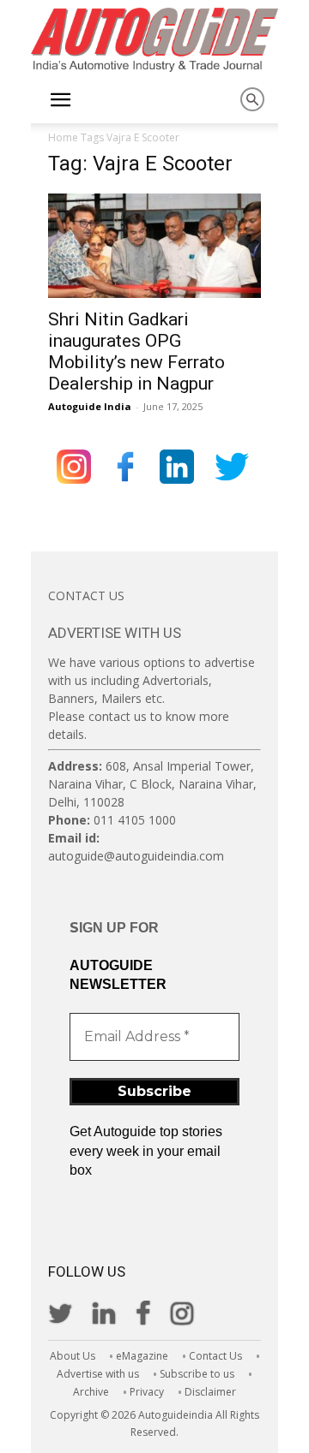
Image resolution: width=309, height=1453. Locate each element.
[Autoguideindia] (154, 40)
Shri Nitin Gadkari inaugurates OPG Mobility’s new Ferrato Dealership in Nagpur (136, 351)
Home (63, 137)
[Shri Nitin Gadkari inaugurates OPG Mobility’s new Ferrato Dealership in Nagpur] (154, 246)
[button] (60, 100)
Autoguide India (89, 406)
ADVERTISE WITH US (114, 632)
